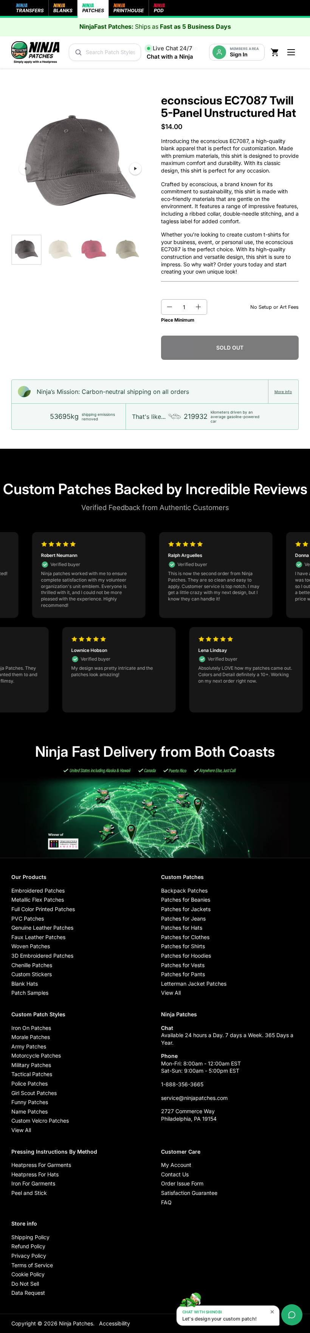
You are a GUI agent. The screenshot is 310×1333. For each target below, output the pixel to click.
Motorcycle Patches (36, 1055)
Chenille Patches (31, 965)
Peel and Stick (29, 1193)
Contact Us (175, 1174)
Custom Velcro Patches (40, 1120)
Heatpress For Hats (35, 1174)
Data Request (28, 1292)
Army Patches (28, 1046)
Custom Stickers (31, 974)
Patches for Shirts (183, 946)
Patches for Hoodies (186, 955)
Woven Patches (30, 946)
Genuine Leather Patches (42, 927)
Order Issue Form (182, 1183)
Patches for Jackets (186, 909)
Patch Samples (29, 992)
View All (171, 992)
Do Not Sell (25, 1283)
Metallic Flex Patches (37, 899)
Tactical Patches (31, 1074)
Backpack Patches (184, 890)
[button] (169, 307)
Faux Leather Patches (38, 937)
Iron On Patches (31, 1028)
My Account (176, 1165)
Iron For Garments (33, 1183)
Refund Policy (28, 1246)
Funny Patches (29, 1102)
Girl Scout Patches (34, 1093)
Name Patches (29, 1111)
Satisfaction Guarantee (189, 1193)
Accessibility (114, 1323)
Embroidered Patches (38, 890)
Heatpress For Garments (41, 1165)
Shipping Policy (30, 1237)
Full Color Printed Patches (43, 909)
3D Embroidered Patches (42, 955)
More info (283, 391)
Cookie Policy (28, 1274)
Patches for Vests (183, 965)
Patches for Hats (181, 927)
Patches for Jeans (183, 918)
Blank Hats (24, 983)
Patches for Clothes (185, 937)
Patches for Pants (183, 974)
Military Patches (31, 1065)
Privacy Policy (28, 1255)
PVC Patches (27, 918)
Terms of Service (32, 1265)
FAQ (166, 1202)
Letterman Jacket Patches (193, 983)
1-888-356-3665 (182, 1084)
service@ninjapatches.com (194, 1098)
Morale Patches (30, 1037)
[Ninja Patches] (35, 52)
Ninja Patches (76, 1323)
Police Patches (29, 1083)
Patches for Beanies (185, 899)
